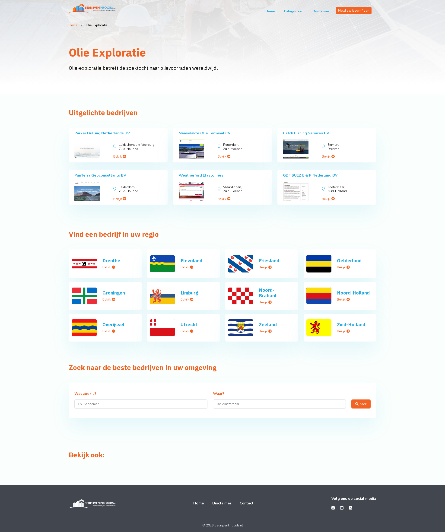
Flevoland (191, 260)
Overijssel (113, 324)
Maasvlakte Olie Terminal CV (204, 133)
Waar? (218, 394)
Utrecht (189, 324)
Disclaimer (321, 11)
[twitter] (350, 508)
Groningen (113, 293)
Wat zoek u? (85, 394)
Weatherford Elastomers (201, 175)
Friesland (269, 260)
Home (270, 11)
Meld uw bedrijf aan (353, 10)
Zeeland (268, 324)
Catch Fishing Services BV (306, 133)
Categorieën (293, 11)
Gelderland (349, 260)
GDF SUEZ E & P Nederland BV (310, 175)
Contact (247, 503)
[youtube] (341, 508)
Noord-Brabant (268, 293)
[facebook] (333, 508)
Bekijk (118, 156)
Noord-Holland (353, 293)
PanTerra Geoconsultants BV (100, 175)
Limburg (189, 293)
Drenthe (111, 260)
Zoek (363, 404)
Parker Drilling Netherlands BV (102, 133)
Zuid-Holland (351, 324)
